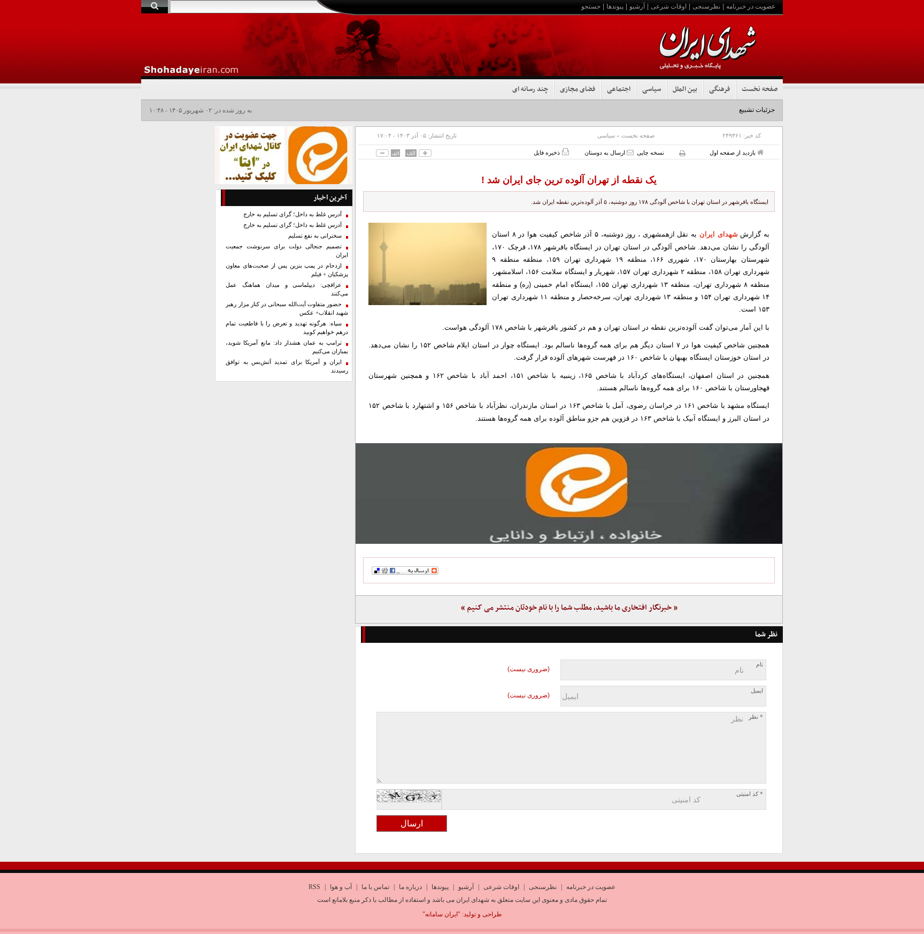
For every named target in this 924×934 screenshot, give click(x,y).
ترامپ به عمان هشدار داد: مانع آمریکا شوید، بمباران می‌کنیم (287, 347)
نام (759, 664)
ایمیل (757, 691)
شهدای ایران (718, 234)
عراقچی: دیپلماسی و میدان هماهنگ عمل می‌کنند (287, 289)
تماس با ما (375, 887)
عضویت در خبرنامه (750, 6)
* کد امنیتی (749, 794)
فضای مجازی (577, 89)
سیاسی (651, 89)
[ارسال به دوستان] (630, 152)
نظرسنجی (706, 6)
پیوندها (614, 6)
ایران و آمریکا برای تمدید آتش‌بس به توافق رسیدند (287, 366)
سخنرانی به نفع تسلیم (315, 236)
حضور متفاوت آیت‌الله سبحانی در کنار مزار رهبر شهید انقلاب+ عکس (287, 308)
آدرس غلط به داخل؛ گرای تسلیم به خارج (292, 214)
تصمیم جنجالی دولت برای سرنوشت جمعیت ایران (287, 251)
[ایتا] (569, 493)
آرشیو (637, 6)
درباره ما (410, 887)
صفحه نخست (759, 89)
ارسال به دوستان (605, 152)
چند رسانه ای (530, 89)
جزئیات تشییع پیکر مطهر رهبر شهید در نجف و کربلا (707, 109)
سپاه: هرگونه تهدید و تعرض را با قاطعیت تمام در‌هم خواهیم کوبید (287, 328)
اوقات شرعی (669, 6)
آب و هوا (341, 887)
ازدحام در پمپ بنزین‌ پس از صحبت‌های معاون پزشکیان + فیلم (287, 270)
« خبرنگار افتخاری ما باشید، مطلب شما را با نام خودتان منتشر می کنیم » (569, 607)
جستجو (590, 6)
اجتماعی (618, 89)
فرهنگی (719, 89)
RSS (314, 887)
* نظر (756, 717)
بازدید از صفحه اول (733, 152)
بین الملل (685, 89)
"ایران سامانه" (441, 914)
